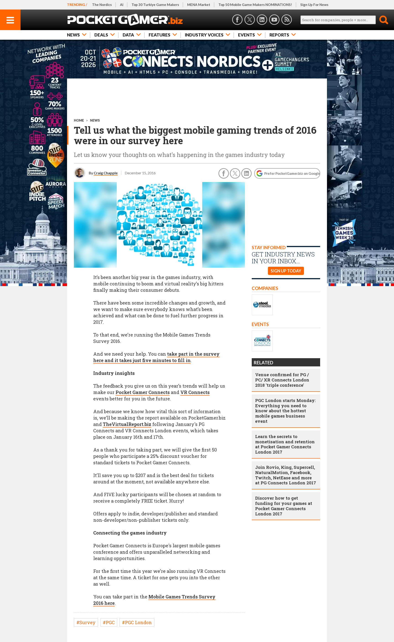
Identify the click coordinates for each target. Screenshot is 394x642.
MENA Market (198, 5)
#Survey (86, 622)
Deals (101, 34)
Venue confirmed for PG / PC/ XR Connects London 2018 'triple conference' (282, 380)
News (73, 34)
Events (246, 34)
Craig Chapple (106, 173)
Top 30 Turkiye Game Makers (155, 5)
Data (128, 34)
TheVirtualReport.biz (127, 424)
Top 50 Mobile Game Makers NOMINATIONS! (255, 5)
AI (121, 5)
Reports (279, 34)
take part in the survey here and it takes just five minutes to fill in (156, 357)
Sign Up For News (314, 5)
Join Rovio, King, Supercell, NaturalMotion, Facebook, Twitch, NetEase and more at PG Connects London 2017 (285, 474)
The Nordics (102, 5)
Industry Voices (204, 34)
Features (159, 34)
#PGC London (137, 622)
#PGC (109, 622)
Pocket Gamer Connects (143, 392)
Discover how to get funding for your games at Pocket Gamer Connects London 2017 (283, 505)
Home (79, 120)
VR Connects (195, 392)
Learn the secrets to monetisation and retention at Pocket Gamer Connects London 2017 (285, 444)
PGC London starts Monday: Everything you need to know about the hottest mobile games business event (285, 410)
